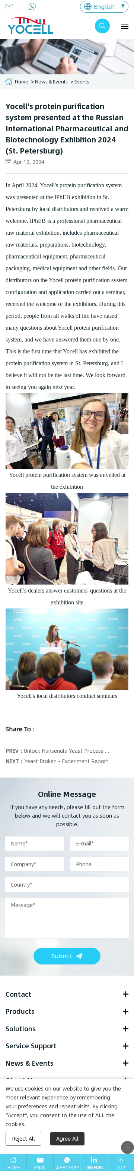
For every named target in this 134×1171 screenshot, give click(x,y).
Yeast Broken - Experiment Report (66, 761)
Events (81, 81)
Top (120, 1167)
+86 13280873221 (34, 6)
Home (21, 81)
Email (40, 1167)
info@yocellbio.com (11, 6)
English (104, 6)
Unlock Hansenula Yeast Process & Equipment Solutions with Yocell (67, 750)
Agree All (67, 1138)
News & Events (51, 81)
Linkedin (93, 1167)
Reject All (23, 1138)
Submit (61, 955)
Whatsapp (67, 1167)
